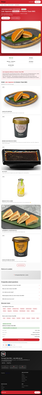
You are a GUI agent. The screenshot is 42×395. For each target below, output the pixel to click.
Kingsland (9, 308)
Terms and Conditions (25, 385)
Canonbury (35, 308)
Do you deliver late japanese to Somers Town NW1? (11, 285)
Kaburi (38, 318)
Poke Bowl (8, 318)
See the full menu (21, 265)
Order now (38, 1)
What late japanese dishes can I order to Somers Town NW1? (13, 295)
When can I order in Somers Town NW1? (9, 288)
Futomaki (33, 318)
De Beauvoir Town (15, 308)
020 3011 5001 (31, 1)
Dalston (4, 308)
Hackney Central (28, 308)
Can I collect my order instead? (8, 292)
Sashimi (13, 318)
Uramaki (23, 318)
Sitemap (23, 387)
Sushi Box (18, 318)
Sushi (4, 318)
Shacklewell (22, 308)
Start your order (21, 339)
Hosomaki (28, 318)
